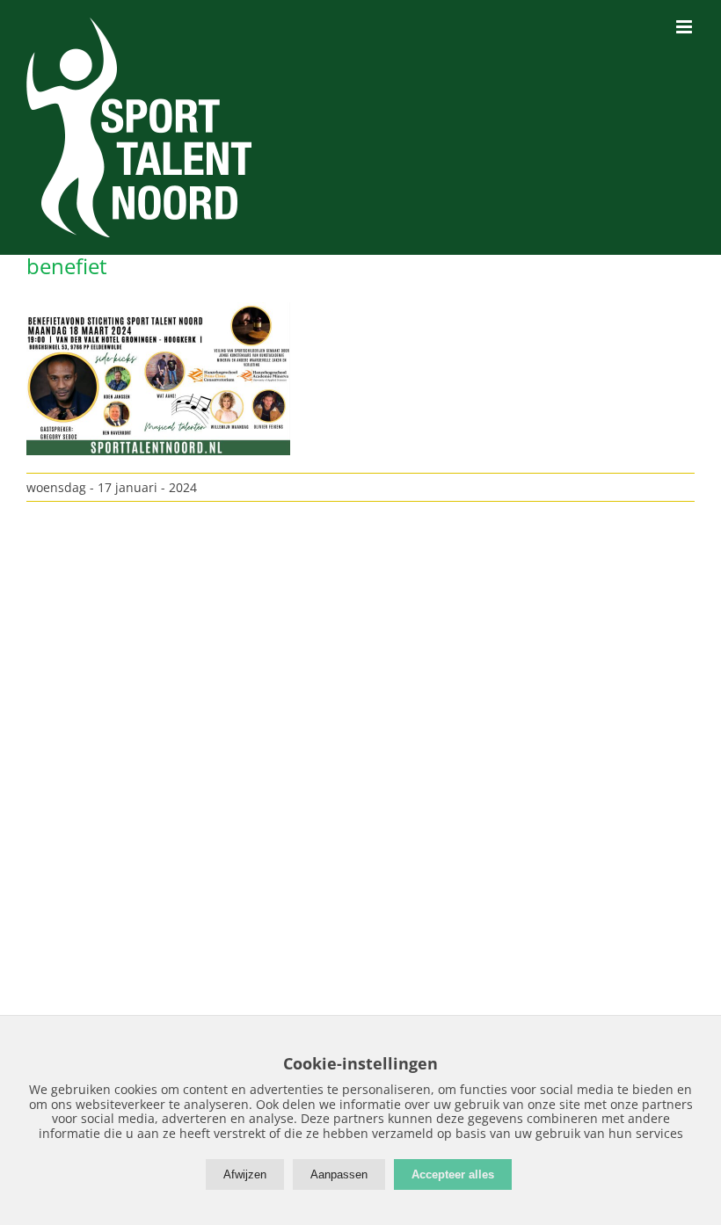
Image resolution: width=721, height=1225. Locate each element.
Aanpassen (339, 1174)
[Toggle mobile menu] (685, 27)
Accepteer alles (452, 1174)
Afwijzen (244, 1174)
